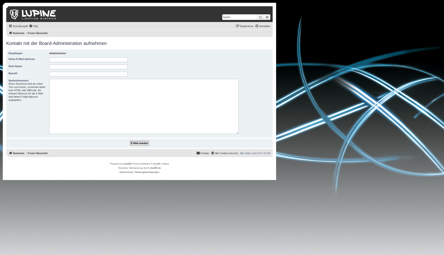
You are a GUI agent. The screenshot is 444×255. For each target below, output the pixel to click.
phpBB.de (155, 168)
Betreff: (13, 73)
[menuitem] (33, 26)
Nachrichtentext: (19, 80)
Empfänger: (16, 53)
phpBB (127, 163)
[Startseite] (33, 14)
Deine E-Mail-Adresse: (22, 59)
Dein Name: (16, 66)
